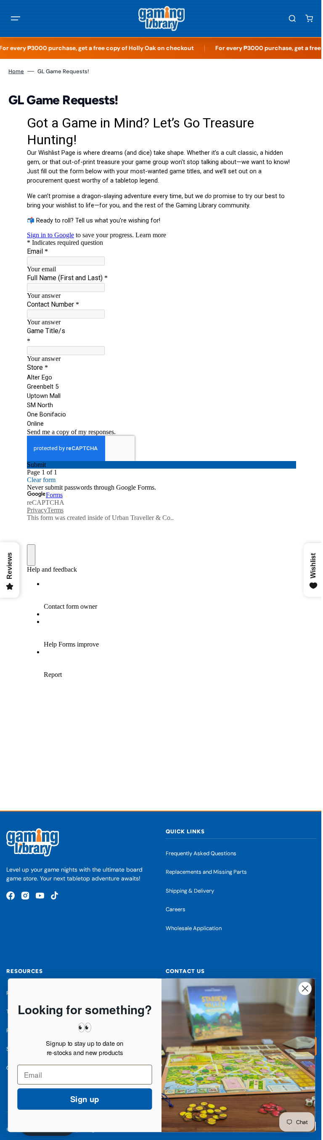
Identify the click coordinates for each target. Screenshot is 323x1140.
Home (16, 71)
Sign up (78, 1099)
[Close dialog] (299, 988)
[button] (15, 18)
